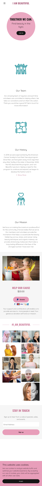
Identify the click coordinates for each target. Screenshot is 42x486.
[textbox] (21, 424)
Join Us (21, 33)
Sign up (21, 432)
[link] (21, 3)
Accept (21, 481)
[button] (5, 3)
